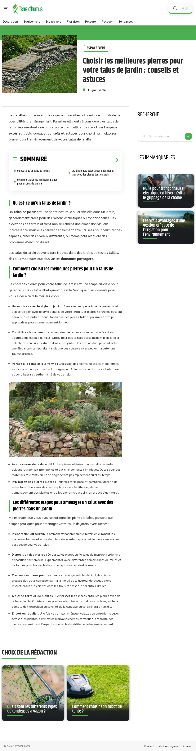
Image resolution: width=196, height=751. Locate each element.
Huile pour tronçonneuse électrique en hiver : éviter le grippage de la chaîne (164, 193)
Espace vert (96, 48)
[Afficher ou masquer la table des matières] (82, 159)
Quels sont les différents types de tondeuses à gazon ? (32, 709)
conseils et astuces (63, 133)
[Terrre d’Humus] (27, 8)
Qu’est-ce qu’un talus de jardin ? (33, 171)
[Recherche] (175, 8)
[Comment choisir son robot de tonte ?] (98, 693)
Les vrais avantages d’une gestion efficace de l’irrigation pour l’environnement (164, 227)
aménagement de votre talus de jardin (60, 139)
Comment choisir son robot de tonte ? (97, 709)
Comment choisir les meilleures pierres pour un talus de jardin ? (37, 182)
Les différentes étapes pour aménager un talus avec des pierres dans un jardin (93, 173)
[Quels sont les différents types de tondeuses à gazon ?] (33, 693)
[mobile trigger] (7, 8)
